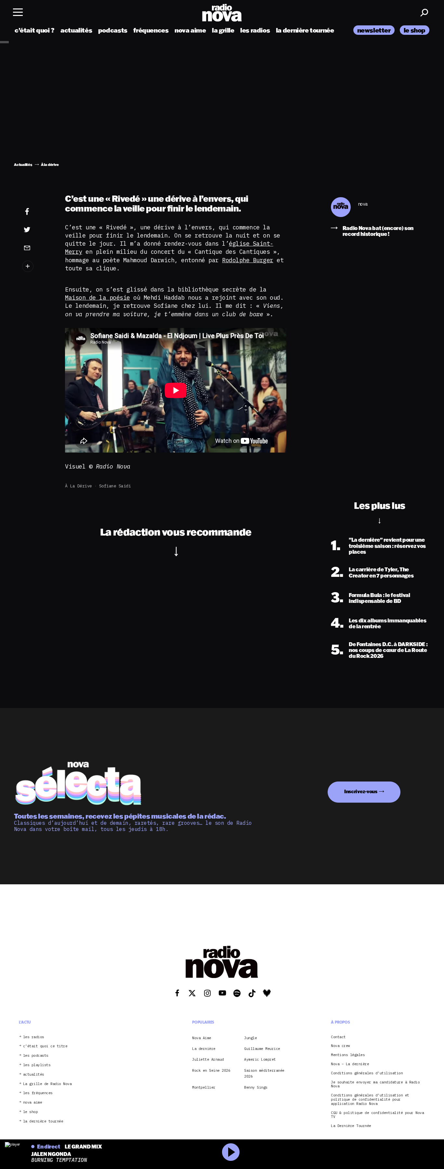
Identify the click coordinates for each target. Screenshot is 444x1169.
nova (363, 204)
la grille (223, 30)
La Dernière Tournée (351, 1126)
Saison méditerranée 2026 (264, 1073)
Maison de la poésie (97, 297)
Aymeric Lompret (260, 1059)
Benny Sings (256, 1087)
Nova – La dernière (350, 1064)
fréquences (150, 30)
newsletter (374, 30)
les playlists (37, 1065)
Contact (338, 1037)
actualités (76, 30)
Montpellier (203, 1087)
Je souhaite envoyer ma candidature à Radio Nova (375, 1084)
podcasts (112, 30)
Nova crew (340, 1046)
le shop (414, 30)
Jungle (250, 1038)
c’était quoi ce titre (45, 1046)
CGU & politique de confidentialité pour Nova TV (377, 1115)
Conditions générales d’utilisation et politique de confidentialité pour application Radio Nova (370, 1099)
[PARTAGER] (37, 230)
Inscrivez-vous (360, 791)
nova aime (190, 30)
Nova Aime (201, 1038)
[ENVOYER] (37, 247)
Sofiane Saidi (115, 486)
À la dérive (78, 486)
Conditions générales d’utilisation (367, 1073)
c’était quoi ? (35, 30)
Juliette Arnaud (208, 1059)
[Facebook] (37, 212)
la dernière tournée (305, 30)
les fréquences (38, 1093)
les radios (255, 30)
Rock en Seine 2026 (211, 1070)
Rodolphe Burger (247, 260)
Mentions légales (348, 1055)
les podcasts (35, 1055)
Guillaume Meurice (262, 1048)
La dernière (203, 1048)
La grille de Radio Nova (47, 1084)
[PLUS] (37, 266)
